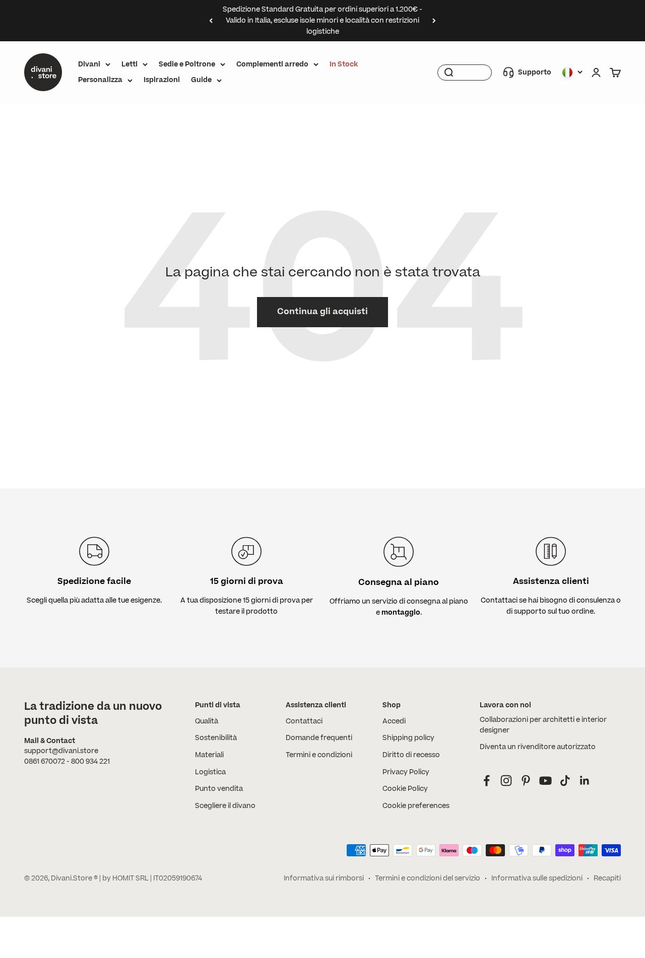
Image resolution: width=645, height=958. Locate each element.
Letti (129, 64)
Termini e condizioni (319, 755)
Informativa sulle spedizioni (537, 878)
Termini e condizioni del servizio (427, 878)
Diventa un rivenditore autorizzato (538, 747)
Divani (89, 64)
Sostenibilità (216, 738)
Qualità (206, 721)
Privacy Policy (405, 772)
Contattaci (304, 721)
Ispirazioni (162, 80)
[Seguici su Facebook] (486, 780)
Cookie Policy (405, 789)
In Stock (344, 64)
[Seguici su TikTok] (565, 780)
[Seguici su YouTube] (545, 780)
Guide (201, 80)
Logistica (210, 772)
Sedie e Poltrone (187, 64)
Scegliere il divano (225, 806)
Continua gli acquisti (322, 312)
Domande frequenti (319, 738)
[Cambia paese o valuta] (572, 72)
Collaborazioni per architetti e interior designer (543, 725)
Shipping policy (408, 738)
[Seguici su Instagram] (506, 780)
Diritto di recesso (411, 755)
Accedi (394, 721)
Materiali (209, 755)
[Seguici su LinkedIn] (585, 780)
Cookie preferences (415, 806)
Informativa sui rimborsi (324, 878)
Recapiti (607, 878)
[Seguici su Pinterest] (526, 780)
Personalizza (100, 80)
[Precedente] (211, 20)
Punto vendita (219, 789)
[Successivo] (434, 20)
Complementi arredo (272, 64)
